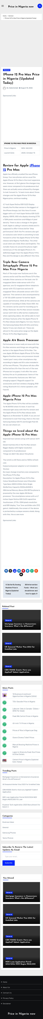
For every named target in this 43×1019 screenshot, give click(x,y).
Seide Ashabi (13, 88)
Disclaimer (7, 1004)
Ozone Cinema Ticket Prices (23, 737)
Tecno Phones (7, 838)
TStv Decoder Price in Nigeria (24, 702)
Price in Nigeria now (21, 6)
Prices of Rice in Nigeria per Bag (25, 730)
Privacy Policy (8, 998)
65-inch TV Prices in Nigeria (23, 723)
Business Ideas (8, 822)
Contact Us (7, 993)
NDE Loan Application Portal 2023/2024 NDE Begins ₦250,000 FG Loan (21, 964)
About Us (6, 987)
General (7, 70)
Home (5, 982)
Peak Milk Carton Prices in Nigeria (25, 716)
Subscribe (8, 863)
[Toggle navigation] (2, 6)
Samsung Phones (9, 833)
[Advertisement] (21, 44)
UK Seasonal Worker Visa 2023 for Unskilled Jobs (21, 784)
